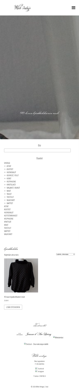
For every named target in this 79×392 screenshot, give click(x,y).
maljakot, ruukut (13, 187)
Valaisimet (11, 200)
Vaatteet (10, 203)
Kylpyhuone (11, 181)
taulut (9, 194)
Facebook (41, 368)
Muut (9, 190)
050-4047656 (40, 364)
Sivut (46, 386)
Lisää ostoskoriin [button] (13, 307)
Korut (9, 178)
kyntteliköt (11, 184)
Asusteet (10, 169)
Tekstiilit (10, 197)
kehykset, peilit (13, 175)
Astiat (9, 166)
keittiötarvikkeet (10, 215)
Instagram (41, 371)
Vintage (7, 163)
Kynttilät (7, 221)
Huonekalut (11, 172)
